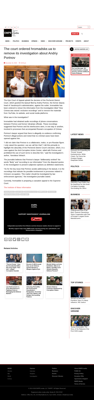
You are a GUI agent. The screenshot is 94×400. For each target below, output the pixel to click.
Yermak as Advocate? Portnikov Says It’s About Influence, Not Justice (79, 300)
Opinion (34, 41)
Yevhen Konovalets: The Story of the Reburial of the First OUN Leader (80, 329)
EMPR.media (43, 191)
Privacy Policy (78, 373)
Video (43, 41)
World (9, 376)
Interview (32, 371)
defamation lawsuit (31, 191)
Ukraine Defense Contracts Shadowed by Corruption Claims (54, 288)
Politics (16, 41)
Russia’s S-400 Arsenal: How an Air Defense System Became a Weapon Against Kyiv (33, 266)
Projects (69, 41)
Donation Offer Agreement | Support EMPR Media (81, 378)
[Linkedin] (11, 27)
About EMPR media (80, 368)
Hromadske (52, 191)
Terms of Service (79, 384)
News (7, 41)
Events (78, 41)
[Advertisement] (47, 13)
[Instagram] (17, 27)
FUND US (75, 33)
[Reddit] (6, 239)
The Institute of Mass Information (17, 187)
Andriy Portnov (9, 191)
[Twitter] (5, 27)
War (9, 373)
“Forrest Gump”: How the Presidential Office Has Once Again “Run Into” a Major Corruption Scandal (13, 267)
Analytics (32, 373)
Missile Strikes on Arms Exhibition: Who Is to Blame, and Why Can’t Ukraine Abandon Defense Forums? (54, 267)
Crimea (10, 378)
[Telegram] (27, 239)
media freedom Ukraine (12, 194)
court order (19, 191)
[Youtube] (14, 27)
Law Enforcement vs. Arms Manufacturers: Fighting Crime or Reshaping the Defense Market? (13, 290)
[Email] (23, 239)
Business (25, 41)
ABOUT (86, 41)
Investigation (33, 376)
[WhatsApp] (18, 239)
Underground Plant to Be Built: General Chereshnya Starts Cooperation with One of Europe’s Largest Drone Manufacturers (80, 214)
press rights (24, 194)
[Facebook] (8, 27)
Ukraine (10, 371)
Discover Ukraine (55, 41)
